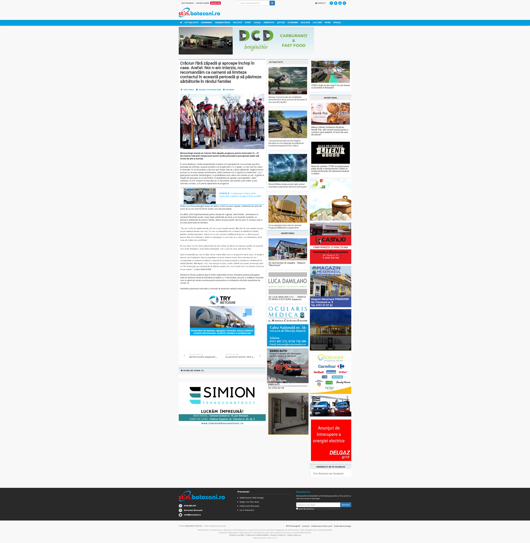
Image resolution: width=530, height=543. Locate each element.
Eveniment (206, 22)
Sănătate (269, 22)
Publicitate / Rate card (321, 526)
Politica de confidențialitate (327, 509)
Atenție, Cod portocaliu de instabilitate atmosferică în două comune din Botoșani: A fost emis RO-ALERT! (287, 99)
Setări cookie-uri (294, 535)
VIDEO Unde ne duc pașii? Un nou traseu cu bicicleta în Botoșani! (330, 86)
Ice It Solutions (247, 510)
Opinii (328, 22)
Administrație (222, 22)
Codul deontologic (342, 526)
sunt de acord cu (319, 509)
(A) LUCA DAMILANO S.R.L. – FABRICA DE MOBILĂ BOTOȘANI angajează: (287, 298)
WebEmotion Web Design (252, 497)
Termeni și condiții (236, 535)
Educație (305, 22)
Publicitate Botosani (249, 506)
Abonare (345, 504)
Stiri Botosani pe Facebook (328, 473)
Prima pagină (294, 526)
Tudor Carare (188, 90)
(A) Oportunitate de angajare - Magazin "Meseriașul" (286, 264)
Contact (306, 526)
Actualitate (230, 90)
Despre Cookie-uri (278, 535)
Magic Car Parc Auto (249, 502)
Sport (248, 22)
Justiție (281, 22)
